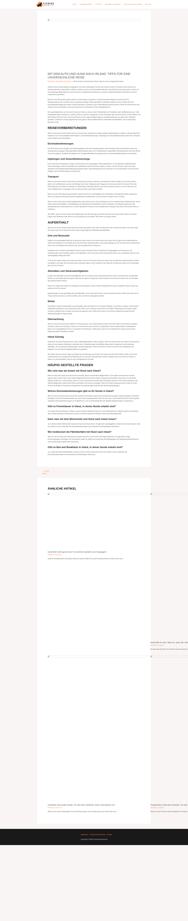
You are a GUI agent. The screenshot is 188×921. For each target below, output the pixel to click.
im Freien (98, 4)
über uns (148, 4)
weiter (45, 473)
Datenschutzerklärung (97, 834)
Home (74, 4)
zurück (45, 471)
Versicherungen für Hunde (133, 4)
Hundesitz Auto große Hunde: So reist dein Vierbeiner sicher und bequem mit (81, 805)
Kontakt (109, 834)
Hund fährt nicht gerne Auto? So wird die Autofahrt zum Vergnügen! (77, 552)
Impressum (84, 834)
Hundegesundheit (86, 4)
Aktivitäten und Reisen (113, 4)
